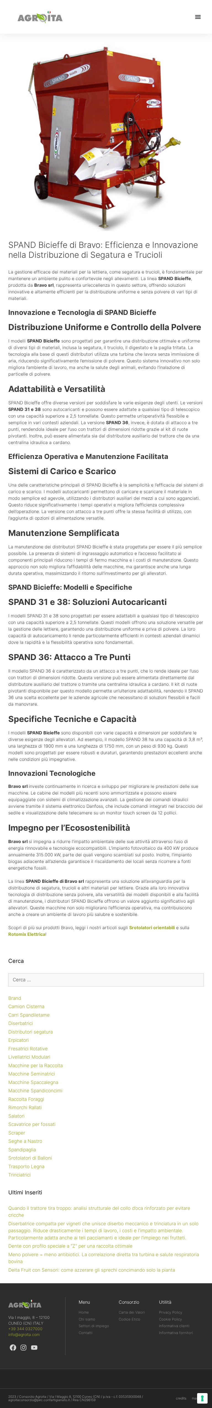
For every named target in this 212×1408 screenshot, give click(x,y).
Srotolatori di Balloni (30, 1158)
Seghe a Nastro (25, 1141)
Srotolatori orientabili (152, 927)
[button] (197, 17)
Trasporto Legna (26, 1166)
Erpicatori (18, 1040)
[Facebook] (13, 1347)
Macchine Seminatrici (31, 1074)
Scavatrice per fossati (31, 1124)
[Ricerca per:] (106, 979)
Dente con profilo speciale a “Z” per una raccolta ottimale (70, 1246)
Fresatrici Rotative (28, 1048)
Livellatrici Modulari (29, 1057)
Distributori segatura (30, 1032)
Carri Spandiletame (29, 1015)
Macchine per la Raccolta (35, 1065)
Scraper (16, 1133)
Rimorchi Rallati (25, 1107)
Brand (14, 998)
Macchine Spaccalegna (33, 1082)
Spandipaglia (22, 1149)
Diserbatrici (20, 1023)
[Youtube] (34, 1347)
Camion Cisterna (26, 1006)
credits (181, 1398)
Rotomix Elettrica (26, 934)
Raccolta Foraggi (26, 1099)
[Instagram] (23, 1347)
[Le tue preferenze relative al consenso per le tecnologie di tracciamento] (202, 1398)
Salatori (16, 1116)
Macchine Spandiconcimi (35, 1090)
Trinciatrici (19, 1175)
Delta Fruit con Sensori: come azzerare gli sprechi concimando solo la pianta (91, 1270)
